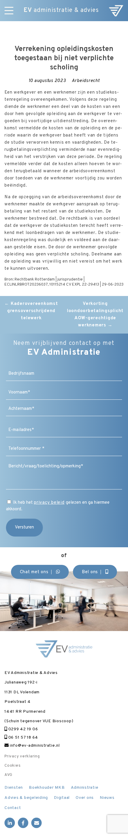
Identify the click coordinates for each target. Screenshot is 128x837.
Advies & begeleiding (26, 797)
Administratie (85, 787)
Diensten (13, 787)
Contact (12, 807)
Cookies (12, 765)
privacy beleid (49, 503)
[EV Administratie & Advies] (116, 10)
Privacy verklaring (22, 756)
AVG (8, 775)
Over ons (85, 797)
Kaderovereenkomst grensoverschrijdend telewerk (31, 311)
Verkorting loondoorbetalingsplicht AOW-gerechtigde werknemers (95, 314)
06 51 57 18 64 (22, 737)
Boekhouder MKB (47, 787)
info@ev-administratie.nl (34, 745)
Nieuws (107, 797)
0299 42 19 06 (22, 729)
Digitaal (62, 797)
